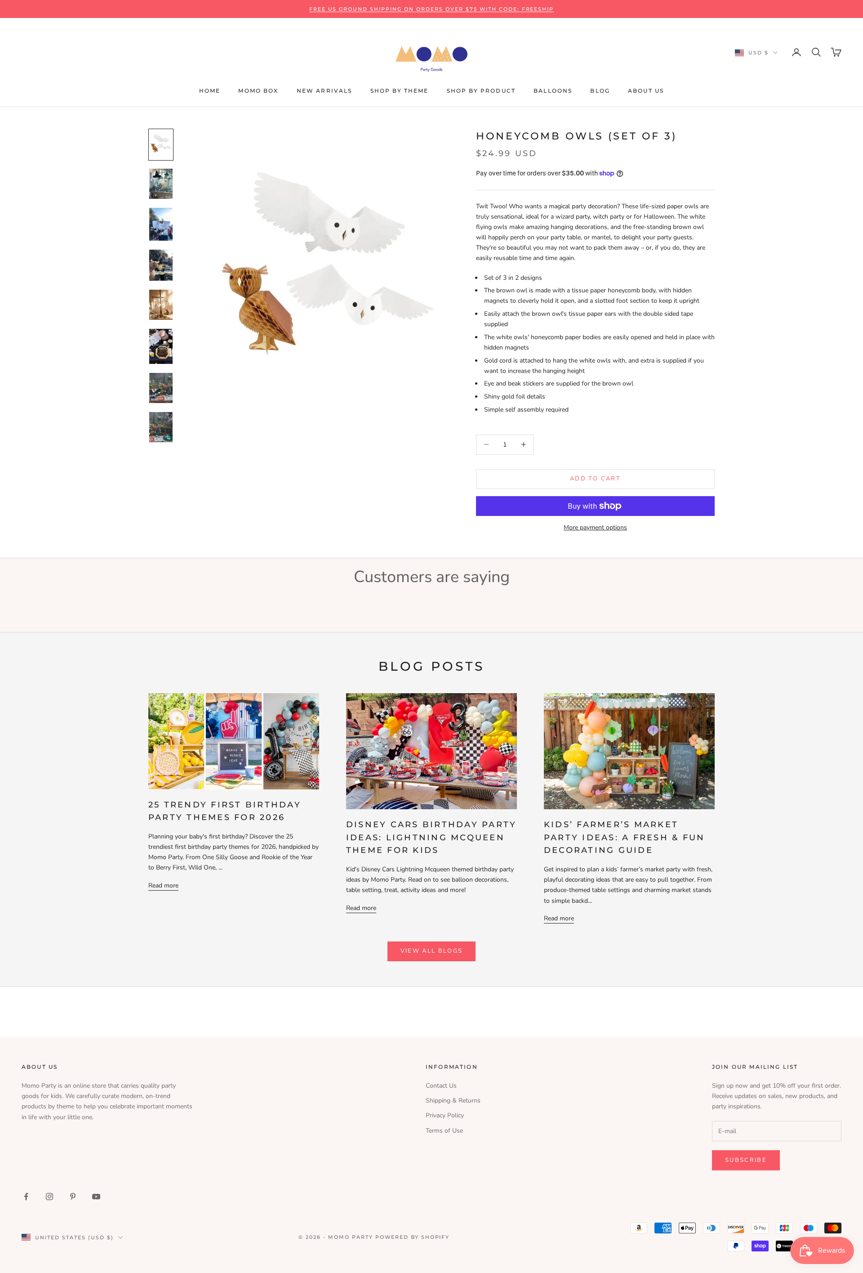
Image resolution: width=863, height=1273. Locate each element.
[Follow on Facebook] (26, 1196)
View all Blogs (431, 951)
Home (210, 90)
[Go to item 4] (160, 265)
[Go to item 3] (160, 224)
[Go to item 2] (160, 184)
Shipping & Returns (453, 1100)
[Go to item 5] (160, 305)
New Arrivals (324, 90)
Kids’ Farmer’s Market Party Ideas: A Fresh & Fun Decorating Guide (624, 838)
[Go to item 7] (160, 388)
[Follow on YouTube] (96, 1196)
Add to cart (595, 479)
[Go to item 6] (160, 346)
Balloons (553, 90)
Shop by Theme (399, 90)
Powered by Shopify (412, 1237)
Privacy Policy (445, 1115)
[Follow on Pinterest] (72, 1196)
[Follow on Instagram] (49, 1196)
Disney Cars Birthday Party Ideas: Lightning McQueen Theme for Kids (431, 838)
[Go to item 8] (160, 427)
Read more (163, 885)
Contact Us (441, 1085)
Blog (600, 90)
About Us (646, 90)
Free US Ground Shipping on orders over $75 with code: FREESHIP (431, 9)
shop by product (481, 90)
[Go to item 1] (160, 145)
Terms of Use (444, 1130)
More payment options (595, 527)
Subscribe (746, 1160)
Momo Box (258, 90)
